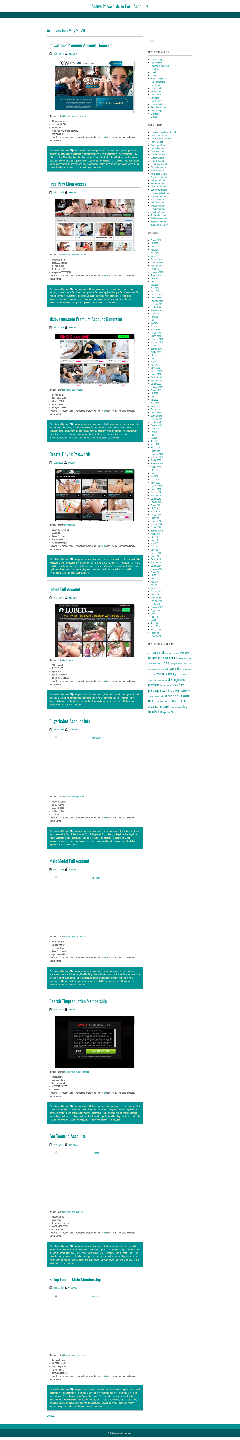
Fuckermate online (127, 1396)
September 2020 (157, 463)
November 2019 (156, 495)
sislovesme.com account (73, 430)
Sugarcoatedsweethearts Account (163, 132)
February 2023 (156, 371)
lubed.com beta (55, 701)
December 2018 (156, 521)
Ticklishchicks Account (159, 224)
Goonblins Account (157, 170)
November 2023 (157, 342)
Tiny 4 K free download (120, 562)
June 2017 (154, 578)
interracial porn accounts (82, 1406)
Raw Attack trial (84, 160)
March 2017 (155, 588)
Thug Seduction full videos (98, 1109)
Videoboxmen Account (159, 205)
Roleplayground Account (159, 196)
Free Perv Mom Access (68, 183)
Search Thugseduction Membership (78, 1001)
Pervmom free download (78, 295)
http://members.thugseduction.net (76, 1071)
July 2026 (154, 243)
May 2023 (154, 361)
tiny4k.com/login (69, 524)
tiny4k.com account (118, 566)
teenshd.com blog (118, 1256)
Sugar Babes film (127, 831)
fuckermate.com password (98, 1402)
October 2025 (156, 268)
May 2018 (154, 543)
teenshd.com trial (130, 1259)
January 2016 (155, 632)
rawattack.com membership (116, 163)
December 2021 (156, 415)
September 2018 (157, 530)
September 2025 (157, 271)
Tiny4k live (73, 566)
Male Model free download (103, 974)
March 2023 (155, 367)
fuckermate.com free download (107, 1399)
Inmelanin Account (157, 183)
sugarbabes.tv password (111, 841)
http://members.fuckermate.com (75, 1354)
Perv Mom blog (100, 292)
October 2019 (156, 498)
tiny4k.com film (132, 566)
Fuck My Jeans (156, 84)
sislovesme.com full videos (87, 434)
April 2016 (154, 623)
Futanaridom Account (158, 167)
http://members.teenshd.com (74, 1211)
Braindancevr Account (159, 164)
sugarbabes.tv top (128, 841)
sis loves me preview (82, 427)
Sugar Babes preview (93, 834)
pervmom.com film (89, 299)
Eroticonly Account (157, 157)
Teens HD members (106, 1252)
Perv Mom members (127, 292)
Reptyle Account (157, 141)
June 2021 (154, 434)
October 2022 (156, 383)
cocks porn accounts (112, 559)
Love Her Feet (156, 100)
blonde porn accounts (128, 1246)
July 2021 (154, 431)
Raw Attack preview (57, 160)
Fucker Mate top (100, 1396)
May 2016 (154, 619)
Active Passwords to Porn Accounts (120, 6)
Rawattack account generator (102, 160)
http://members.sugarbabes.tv (74, 796)
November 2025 (157, 265)
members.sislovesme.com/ (73, 389)
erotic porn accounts (112, 971)
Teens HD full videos (78, 1252)
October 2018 (156, 527)
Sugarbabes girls (108, 834)
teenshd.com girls (63, 1259)
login (177, 679)
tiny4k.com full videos (58, 569)
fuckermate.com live (57, 1402)
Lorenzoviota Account (158, 148)
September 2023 (157, 348)
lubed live (65, 697)
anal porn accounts (100, 150)
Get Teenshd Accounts (68, 1136)
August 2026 (156, 240)
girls (177, 674)
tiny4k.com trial (55, 572)
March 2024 (155, 329)
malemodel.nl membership (114, 981)
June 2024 (154, 319)
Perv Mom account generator (83, 292)
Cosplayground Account (159, 189)
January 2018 (155, 556)
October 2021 (156, 422)
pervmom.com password (75, 302)
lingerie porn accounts (115, 289)
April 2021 (154, 441)
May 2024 (154, 323)
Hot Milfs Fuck (156, 88)
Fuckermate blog (113, 1396)
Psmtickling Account (158, 221)
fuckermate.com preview (118, 1402)
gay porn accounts (127, 971)
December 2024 (157, 300)
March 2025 (155, 291)
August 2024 (156, 313)
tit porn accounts (80, 167)
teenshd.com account (103, 1256)
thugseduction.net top (98, 1119)
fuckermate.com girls (128, 1399)
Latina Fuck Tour (157, 94)
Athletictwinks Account (159, 215)
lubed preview (97, 697)
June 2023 (154, 358)
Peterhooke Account (158, 151)
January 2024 (156, 335)
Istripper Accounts (157, 91)
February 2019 (156, 514)
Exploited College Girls (159, 78)
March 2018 (155, 549)
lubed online (86, 697)
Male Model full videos (122, 974)
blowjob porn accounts (130, 150)
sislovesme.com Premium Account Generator (86, 319)
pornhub (186, 691)
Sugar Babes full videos (75, 834)
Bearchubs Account (158, 212)
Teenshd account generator (60, 1256)
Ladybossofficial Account (160, 135)
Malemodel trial (67, 981)
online (175, 685)
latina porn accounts (91, 153)
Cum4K (153, 72)
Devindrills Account (158, 154)
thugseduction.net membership (128, 1116)
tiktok (173, 701)
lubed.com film (67, 701)
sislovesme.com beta (117, 430)
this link (103, 137)
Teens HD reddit (120, 1252)
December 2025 (157, 262)
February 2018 (156, 552)
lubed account (109, 694)
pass (182, 684)
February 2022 (156, 409)
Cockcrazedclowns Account (161, 138)
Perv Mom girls (113, 292)
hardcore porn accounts (74, 153)
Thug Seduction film (79, 1109)
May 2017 (154, 581)
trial (185, 706)
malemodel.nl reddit (65, 984)
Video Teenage (156, 110)
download (173, 668)
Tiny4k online (83, 566)
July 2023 (154, 355)
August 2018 (155, 533)
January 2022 (156, 412)
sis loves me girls (67, 427)
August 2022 (156, 390)
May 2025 (154, 284)
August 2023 (156, 351)
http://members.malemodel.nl (74, 936)
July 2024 (154, 316)
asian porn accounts (97, 1389)
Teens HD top (133, 1252)
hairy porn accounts (64, 1406)
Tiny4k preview (95, 566)
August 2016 (155, 610)
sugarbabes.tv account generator (102, 837)
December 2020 (157, 453)
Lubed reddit (107, 697)
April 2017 (154, 584)
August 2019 (155, 505)
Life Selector (155, 97)
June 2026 (154, 246)
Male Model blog (86, 974)
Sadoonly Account (157, 161)
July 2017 (154, 575)
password (163, 690)
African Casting (156, 59)
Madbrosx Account (157, 199)
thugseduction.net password (79, 1119)
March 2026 (155, 256)
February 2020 (156, 485)
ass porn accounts (114, 150)
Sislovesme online (56, 430)
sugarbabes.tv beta (122, 837)
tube (151, 711)
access (151, 653)
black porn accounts (111, 424)
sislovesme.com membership (60, 437)
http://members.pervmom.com (74, 254)
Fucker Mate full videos (66, 1396)
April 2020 (155, 479)
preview (168, 695)
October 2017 (156, 565)
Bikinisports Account (158, 186)
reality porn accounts (65, 167)
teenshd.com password (114, 1259)
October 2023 (156, 345)
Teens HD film (64, 1252)
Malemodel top (55, 981)
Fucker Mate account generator (105, 1392)
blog (166, 662)
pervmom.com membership (121, 299)
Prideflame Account (158, 208)
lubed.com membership (117, 701)
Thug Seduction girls (116, 1109)
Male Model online (59, 977)
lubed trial (116, 697)
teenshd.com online (98, 1259)
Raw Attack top (71, 160)
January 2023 (156, 374)
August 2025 (156, 275)
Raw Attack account (125, 153)
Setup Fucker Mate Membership (75, 1279)
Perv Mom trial (62, 295)
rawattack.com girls (78, 163)
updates (166, 712)
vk (171, 711)
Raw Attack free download (82, 157)
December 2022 (157, 377)
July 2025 (154, 278)
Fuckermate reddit (56, 1399)
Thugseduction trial (115, 1112)
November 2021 (156, 418)
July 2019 (154, 508)
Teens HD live (92, 1252)
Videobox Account (157, 202)
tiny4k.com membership (92, 569)
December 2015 (156, 635)
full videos (167, 673)
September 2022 (157, 386)
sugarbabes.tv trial (57, 844)
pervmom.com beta (74, 299)
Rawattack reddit (120, 160)
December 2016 (156, 597)
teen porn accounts (99, 437)
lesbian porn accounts (162, 680)
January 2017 (155, 594)
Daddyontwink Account (159, 218)
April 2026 (155, 252)
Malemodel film (95, 977)
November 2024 (157, 303)
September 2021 (157, 425)
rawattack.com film (63, 163)
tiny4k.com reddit (125, 569)
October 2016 (156, 603)
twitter (158, 711)
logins (182, 680)
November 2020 (157, 457)
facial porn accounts (57, 153)
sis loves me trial (126, 427)
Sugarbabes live (122, 834)
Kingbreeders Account (159, 145)
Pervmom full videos (96, 295)
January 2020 (156, 489)
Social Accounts (63, 150)
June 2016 (154, 616)
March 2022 (155, 406)
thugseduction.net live (108, 1116)
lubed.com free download (82, 701)
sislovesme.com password (81, 437)
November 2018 (156, 524)
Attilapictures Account (159, 176)
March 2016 (155, 626)
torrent (166, 706)
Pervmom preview (111, 295)
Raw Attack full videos (101, 157)
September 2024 (157, 310)
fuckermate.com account (86, 1399)
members (154, 684)
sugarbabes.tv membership (75, 841)
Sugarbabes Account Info (70, 721)
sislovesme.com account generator (95, 430)
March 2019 (155, 511)
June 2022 (154, 396)
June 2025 (154, 281)
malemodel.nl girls (97, 981)
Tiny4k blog (63, 566)
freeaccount (73, 53)
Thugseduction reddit (99, 1112)
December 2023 (157, 339)
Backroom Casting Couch (160, 65)
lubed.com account (127, 697)
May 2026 (154, 249)
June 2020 (154, 473)
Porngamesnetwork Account (161, 192)
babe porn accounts (185, 658)
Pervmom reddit (125, 295)
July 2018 (154, 536)
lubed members (75, 697)
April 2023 (155, 364)
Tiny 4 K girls (135, 562)
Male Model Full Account (69, 860)
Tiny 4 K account (82, 562)
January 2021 (155, 450)
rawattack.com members (96, 163)
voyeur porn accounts (96, 167)
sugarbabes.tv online (93, 841)
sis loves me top (113, 427)
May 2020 (154, 476)
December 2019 (156, 492)
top (160, 706)
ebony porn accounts (112, 1106)
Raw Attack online (131, 157)
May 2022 (154, 399)
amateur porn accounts (83, 150)
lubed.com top (63, 704)
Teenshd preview (88, 1256)
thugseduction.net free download (86, 1116)
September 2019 (157, 501)
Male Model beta (73, 974)
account (159, 652)
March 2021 (155, 444)
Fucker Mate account (85, 1392)
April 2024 (155, 326)
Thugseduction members (81, 1112)
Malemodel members (110, 977)
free (158, 673)
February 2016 (156, 629)
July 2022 (154, 393)
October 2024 (156, 307)
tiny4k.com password (110, 569)
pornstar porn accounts (108, 153)
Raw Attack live (117, 157)
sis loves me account (128, 424)
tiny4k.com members (74, 569)
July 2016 (154, 613)
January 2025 (156, 297)
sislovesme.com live (105, 434)
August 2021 (155, 428)
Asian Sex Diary (156, 62)
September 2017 (157, 568)
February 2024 (156, 332)
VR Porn (154, 116)
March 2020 (155, 482)
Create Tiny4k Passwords (70, 454)
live (171, 679)
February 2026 (156, 259)
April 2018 (154, 546)
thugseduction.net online (59, 1119)
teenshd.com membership (80, 1259)
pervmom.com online (57, 302)
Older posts (51, 1415)
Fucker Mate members (84, 1396)
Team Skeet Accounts (159, 107)
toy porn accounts (82, 572)
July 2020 (154, 469)
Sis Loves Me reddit (98, 427)
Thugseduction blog (63, 1112)
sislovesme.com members (122, 434)
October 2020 (156, 460)
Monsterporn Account (159, 173)
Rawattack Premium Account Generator (82, 45)
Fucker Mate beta (124, 1392)
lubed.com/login (69, 659)
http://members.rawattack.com (74, 115)
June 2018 (154, 540)
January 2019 (155, 517)
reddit (152, 700)
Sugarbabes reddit (64, 837)
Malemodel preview (125, 977)
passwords (176, 690)
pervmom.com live (103, 299)
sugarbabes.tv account (80, 837)
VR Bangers (155, 113)
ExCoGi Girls (155, 75)
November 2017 (156, 562)
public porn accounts (112, 831)
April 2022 (155, 402)
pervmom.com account (58, 299)
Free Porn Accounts (158, 81)
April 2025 (155, 287)
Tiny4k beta (54, 566)
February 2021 (156, 447)
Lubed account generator (124, 694)
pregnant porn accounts (93, 302)
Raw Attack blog (65, 157)
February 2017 (156, 591)
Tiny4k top (106, 566)
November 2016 (156, 600)
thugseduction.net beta (64, 1116)
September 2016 (157, 607)
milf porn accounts (64, 292)
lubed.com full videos (100, 701)
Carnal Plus (155, 68)
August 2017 (155, 572)
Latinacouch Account (158, 180)
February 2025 (156, 294)
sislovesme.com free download (64, 434)
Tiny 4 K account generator (100, 562)
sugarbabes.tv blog (57, 841)
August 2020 (156, 466)
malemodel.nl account (81, 981)
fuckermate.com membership (76, 1402)
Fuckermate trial (70, 1399)
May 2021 (154, 437)
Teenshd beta (76, 1256)
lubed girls (57, 697)
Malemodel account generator (78, 977)
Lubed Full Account (65, 589)
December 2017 (156, 559)
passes (152, 690)
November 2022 (157, 380)
